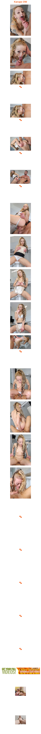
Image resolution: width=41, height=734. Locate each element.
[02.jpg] (20, 54)
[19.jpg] (20, 616)
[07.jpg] (20, 219)
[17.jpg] (20, 550)
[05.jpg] (20, 153)
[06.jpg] (20, 186)
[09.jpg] (20, 285)
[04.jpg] (20, 120)
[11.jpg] (20, 351)
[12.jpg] (20, 384)
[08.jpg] (20, 252)
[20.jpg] (20, 649)
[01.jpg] (20, 21)
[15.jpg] (20, 483)
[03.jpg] (20, 87)
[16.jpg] (20, 517)
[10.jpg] (20, 318)
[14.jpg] (20, 450)
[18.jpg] (20, 583)
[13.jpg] (20, 417)
